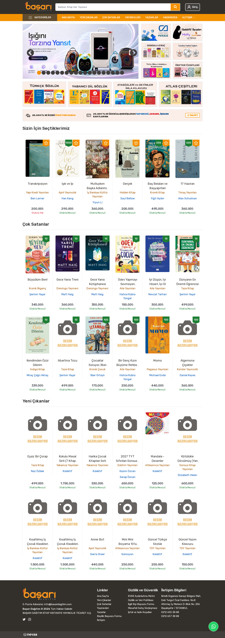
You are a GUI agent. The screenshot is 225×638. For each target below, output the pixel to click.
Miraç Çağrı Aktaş (37, 375)
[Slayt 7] (67, 73)
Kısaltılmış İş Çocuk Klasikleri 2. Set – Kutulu (37, 544)
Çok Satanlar (111, 17)
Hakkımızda (170, 17)
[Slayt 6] (62, 73)
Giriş (195, 7)
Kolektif (67, 471)
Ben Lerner (37, 198)
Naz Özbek (37, 471)
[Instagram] (29, 619)
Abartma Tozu (67, 360)
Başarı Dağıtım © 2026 (36, 608)
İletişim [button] (187, 17)
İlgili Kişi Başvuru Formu (141, 604)
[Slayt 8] (71, 73)
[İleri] (133, 53)
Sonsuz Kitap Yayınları (187, 467)
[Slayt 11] (85, 73)
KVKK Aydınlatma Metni (141, 596)
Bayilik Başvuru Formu (109, 616)
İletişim (101, 620)
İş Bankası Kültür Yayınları (97, 194)
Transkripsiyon (37, 184)
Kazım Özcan (128, 471)
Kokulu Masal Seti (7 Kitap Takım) (67, 461)
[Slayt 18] (117, 73)
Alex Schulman (187, 198)
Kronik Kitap (157, 192)
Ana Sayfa (68, 17)
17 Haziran (188, 184)
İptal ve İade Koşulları (140, 612)
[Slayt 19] (122, 73)
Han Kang (67, 198)
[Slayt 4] (53, 73)
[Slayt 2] (44, 73)
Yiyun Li (97, 202)
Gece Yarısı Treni (67, 279)
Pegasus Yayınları (157, 369)
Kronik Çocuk (97, 369)
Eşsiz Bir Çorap (37, 456)
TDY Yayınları (157, 548)
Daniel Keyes (187, 375)
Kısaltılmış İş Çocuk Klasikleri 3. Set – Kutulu (67, 544)
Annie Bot (97, 539)
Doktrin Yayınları (127, 465)
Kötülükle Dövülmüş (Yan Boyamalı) (187, 461)
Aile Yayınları (127, 288)
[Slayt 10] (81, 73)
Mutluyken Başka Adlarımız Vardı (97, 188)
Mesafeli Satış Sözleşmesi (142, 608)
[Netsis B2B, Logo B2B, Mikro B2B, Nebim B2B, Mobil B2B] (113, 635)
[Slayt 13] (94, 73)
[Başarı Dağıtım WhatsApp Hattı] (213, 626)
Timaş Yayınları (187, 192)
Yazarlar (151, 17)
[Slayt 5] (57, 73)
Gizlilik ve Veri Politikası (140, 600)
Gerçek (127, 184)
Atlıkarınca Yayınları (157, 465)
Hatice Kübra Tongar (127, 296)
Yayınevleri (132, 17)
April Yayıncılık (67, 192)
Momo (157, 360)
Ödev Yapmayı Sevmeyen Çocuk (127, 284)
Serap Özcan (127, 477)
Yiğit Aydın (157, 198)
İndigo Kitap (37, 369)
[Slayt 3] (48, 73)
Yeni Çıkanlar (89, 17)
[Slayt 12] (90, 73)
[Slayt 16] (108, 73)
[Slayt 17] (113, 73)
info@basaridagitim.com (58, 604)
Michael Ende (157, 375)
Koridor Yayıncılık (187, 369)
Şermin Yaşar (37, 294)
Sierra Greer (97, 554)
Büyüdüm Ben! (37, 279)
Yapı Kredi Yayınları (37, 192)
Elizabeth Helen (187, 475)
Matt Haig (67, 294)
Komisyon (127, 554)
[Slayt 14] (99, 73)
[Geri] (27, 53)
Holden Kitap (127, 192)
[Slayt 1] (39, 73)
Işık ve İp (67, 184)
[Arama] (175, 7)
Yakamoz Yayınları (67, 465)
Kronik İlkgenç (37, 288)
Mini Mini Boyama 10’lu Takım (127, 544)
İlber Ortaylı (97, 375)
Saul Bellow (127, 198)
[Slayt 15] (104, 73)
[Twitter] (24, 619)
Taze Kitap (187, 288)
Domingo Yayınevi (67, 288)
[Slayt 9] (76, 73)
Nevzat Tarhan (157, 294)
